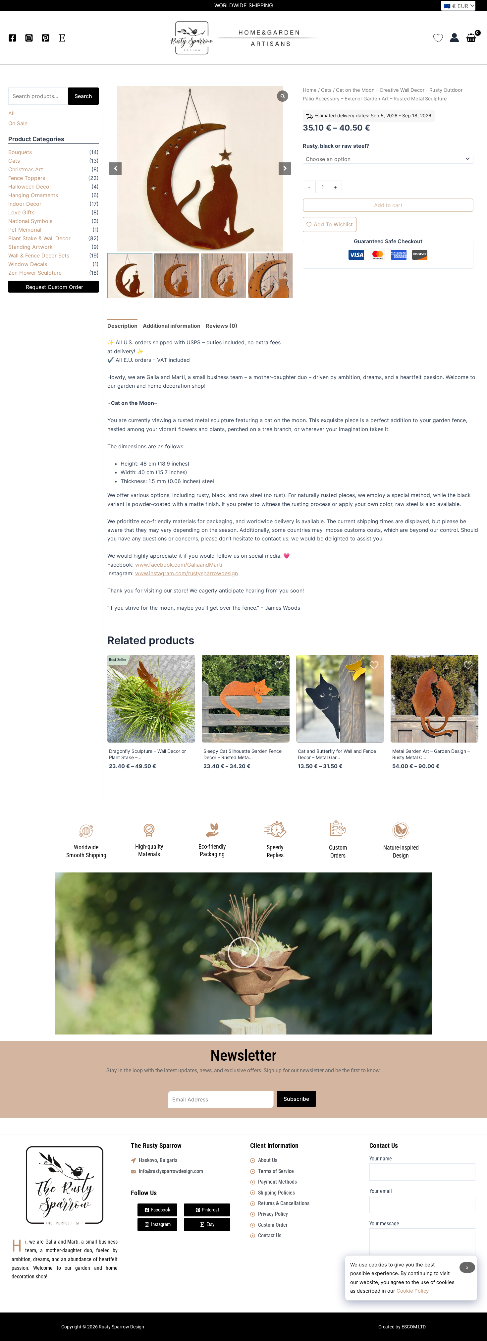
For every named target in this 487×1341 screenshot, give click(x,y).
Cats (14, 160)
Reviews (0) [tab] (222, 325)
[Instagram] (29, 38)
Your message (384, 1223)
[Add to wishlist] (185, 664)
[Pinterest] (45, 38)
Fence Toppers (26, 178)
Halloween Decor (29, 186)
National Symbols (30, 221)
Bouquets (20, 152)
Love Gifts (21, 212)
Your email (380, 1191)
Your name (380, 1158)
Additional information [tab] (171, 325)
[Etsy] (62, 38)
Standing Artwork (30, 247)
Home (310, 90)
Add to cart (388, 205)
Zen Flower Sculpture (35, 272)
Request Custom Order (54, 287)
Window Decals (27, 264)
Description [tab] (122, 325)
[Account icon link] (454, 37)
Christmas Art (25, 169)
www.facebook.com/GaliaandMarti (178, 564)
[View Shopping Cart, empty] (472, 38)
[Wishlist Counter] (438, 37)
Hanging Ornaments (33, 195)
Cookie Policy (413, 1291)
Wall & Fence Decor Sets (38, 255)
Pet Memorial (24, 229)
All (11, 113)
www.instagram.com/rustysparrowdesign (186, 573)
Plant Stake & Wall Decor (39, 238)
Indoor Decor (24, 203)
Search (83, 96)
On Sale (17, 123)
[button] (243, 953)
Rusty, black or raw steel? (336, 145)
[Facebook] (12, 38)
